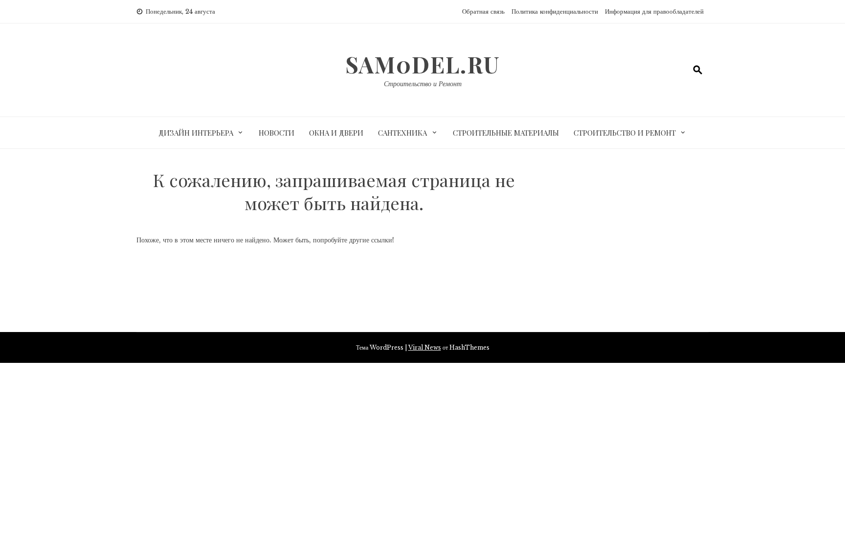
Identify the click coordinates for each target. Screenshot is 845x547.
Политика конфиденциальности (554, 11)
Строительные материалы (506, 133)
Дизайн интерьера (195, 133)
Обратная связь (483, 11)
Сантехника (402, 133)
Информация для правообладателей (654, 11)
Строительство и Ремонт (423, 83)
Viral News (424, 347)
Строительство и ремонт (625, 133)
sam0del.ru (422, 64)
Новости (276, 133)
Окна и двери (336, 133)
